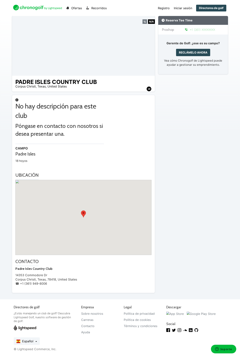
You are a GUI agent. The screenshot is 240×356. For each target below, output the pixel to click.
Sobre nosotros (92, 313)
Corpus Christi (25, 86)
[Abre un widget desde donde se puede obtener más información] (223, 349)
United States (57, 86)
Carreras (87, 320)
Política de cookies (137, 320)
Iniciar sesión (183, 8)
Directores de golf (211, 8)
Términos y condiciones (140, 326)
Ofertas (76, 8)
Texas (42, 86)
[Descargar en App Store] (175, 313)
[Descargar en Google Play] (201, 313)
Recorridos (98, 8)
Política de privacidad (139, 313)
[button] (83, 213)
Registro (164, 8)
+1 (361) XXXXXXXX (202, 30)
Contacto (87, 326)
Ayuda (85, 332)
